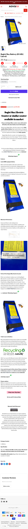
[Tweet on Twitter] (4, 464)
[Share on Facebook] (2, 464)
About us (18, 523)
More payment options (14, 94)
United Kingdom (13, 507)
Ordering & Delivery (5, 521)
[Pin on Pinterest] (10, 464)
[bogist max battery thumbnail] (3, 48)
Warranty (13, 521)
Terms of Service (4, 523)
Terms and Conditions (20, 521)
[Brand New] (4, 83)
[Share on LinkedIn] (7, 464)
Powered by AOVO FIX (14, 526)
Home (2, 16)
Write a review (6, 486)
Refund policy (24, 523)
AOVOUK (4, 102)
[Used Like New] (13, 83)
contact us (9, 370)
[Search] (25, 10)
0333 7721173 (7, 152)
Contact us (12, 523)
